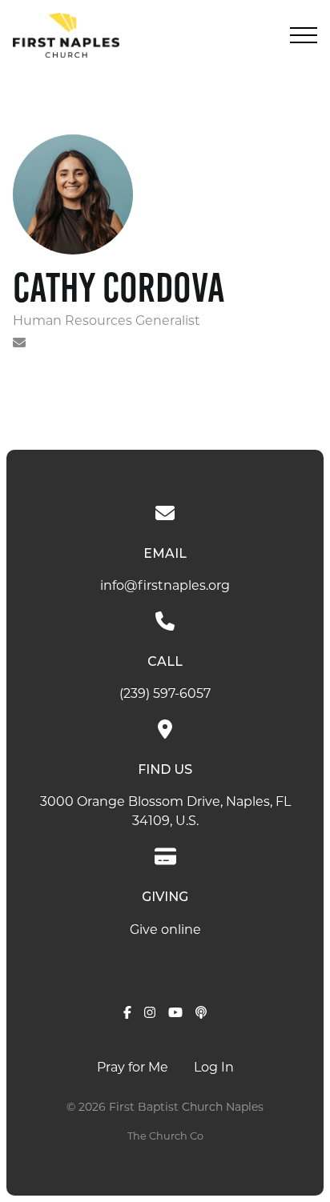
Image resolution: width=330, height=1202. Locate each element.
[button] (303, 35)
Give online (165, 930)
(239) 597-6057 (165, 694)
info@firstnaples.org (165, 586)
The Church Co (165, 1137)
